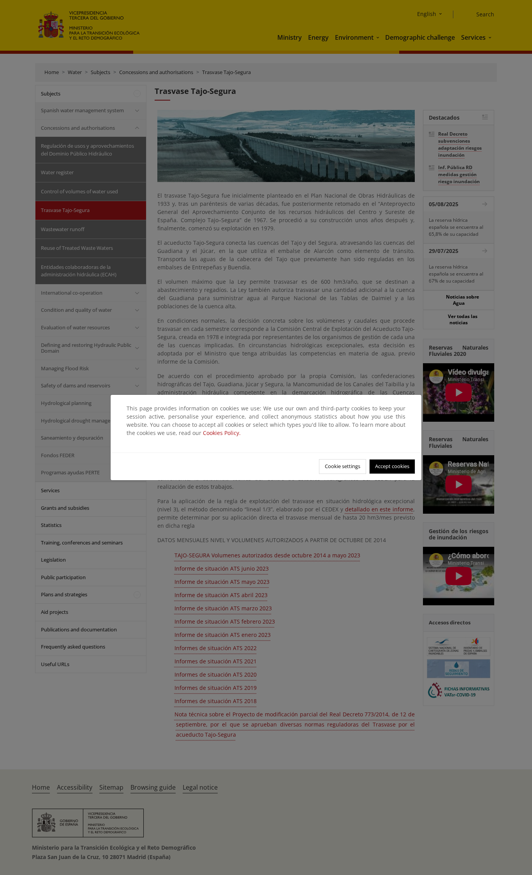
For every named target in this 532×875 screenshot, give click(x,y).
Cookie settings (342, 466)
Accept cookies (392, 466)
